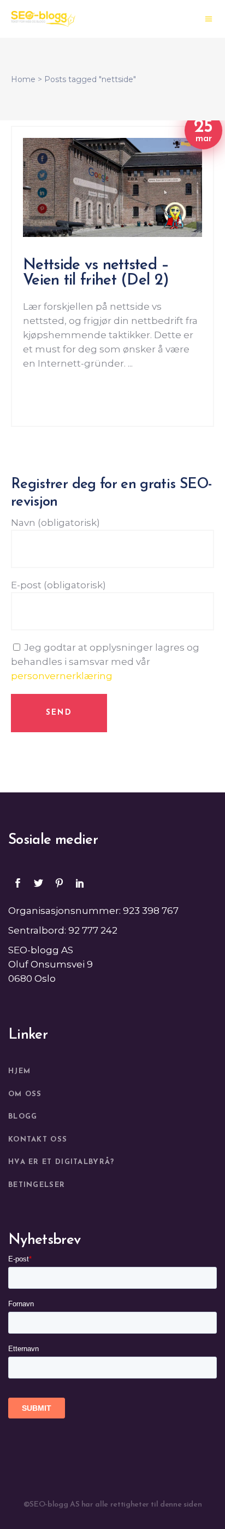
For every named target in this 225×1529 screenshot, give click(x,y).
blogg (23, 1116)
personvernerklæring (61, 675)
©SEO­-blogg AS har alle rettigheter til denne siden (112, 1505)
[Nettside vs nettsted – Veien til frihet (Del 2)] (112, 187)
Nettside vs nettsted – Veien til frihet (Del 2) (96, 273)
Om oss (25, 1094)
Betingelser (36, 1185)
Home (23, 79)
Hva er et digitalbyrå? (61, 1162)
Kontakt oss (37, 1139)
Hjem (19, 1071)
